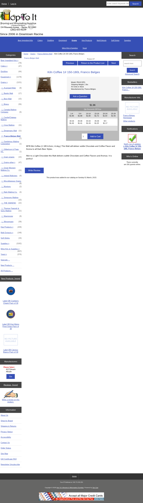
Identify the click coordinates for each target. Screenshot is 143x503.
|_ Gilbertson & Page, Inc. (11, 150)
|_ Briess (11, 104)
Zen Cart (95, 487)
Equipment (63, 40)
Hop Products (87, 40)
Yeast (85, 48)
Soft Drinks (115, 40)
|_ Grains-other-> (11, 162)
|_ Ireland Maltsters (11, 176)
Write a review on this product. (10, 401)
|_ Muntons (11, 186)
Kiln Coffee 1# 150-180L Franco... (132, 88)
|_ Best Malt (11, 99)
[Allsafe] (11, 372)
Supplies (127, 40)
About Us (4, 415)
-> (11, 82)
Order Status (6, 448)
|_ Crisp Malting (11, 125)
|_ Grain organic (11, 157)
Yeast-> (11, 254)
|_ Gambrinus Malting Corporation (11, 143)
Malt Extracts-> (11, 233)
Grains (32, 54)
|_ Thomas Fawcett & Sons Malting (11, 209)
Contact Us (5, 443)
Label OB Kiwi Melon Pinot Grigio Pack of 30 (10, 326)
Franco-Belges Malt (44, 54)
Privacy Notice (7, 432)
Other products (129, 121)
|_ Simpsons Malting (11, 198)
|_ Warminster (11, 216)
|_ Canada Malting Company (11, 111)
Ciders (40, 40)
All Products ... (7, 271)
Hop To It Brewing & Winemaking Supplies (70, 487)
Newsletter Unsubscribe (10, 464)
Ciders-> (11, 66)
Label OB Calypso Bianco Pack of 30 (10, 351)
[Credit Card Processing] (71, 500)
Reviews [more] (11, 385)
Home (4, 4)
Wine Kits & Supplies (70, 48)
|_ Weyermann (11, 222)
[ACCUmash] (11, 369)
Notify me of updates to (132, 146)
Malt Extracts (101, 40)
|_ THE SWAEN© (11, 203)
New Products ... (7, 265)
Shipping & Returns (8, 426)
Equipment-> (11, 77)
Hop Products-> (11, 227)
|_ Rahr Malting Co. (11, 192)
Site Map (4, 454)
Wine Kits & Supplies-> (11, 250)
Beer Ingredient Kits (25, 40)
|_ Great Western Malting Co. (11, 169)
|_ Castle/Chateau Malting (8, 118)
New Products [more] (10, 278)
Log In (13, 4)
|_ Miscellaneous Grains (11, 182)
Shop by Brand (7, 421)
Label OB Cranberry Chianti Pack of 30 (11, 302)
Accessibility (6, 437)
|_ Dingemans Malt (11, 131)
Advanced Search (132, 74)
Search (132, 55)
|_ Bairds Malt (11, 93)
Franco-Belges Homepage (129, 116)
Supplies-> (11, 243)
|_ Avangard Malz (11, 88)
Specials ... (5, 260)
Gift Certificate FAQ (9, 459)
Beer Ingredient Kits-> (11, 61)
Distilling (50, 40)
